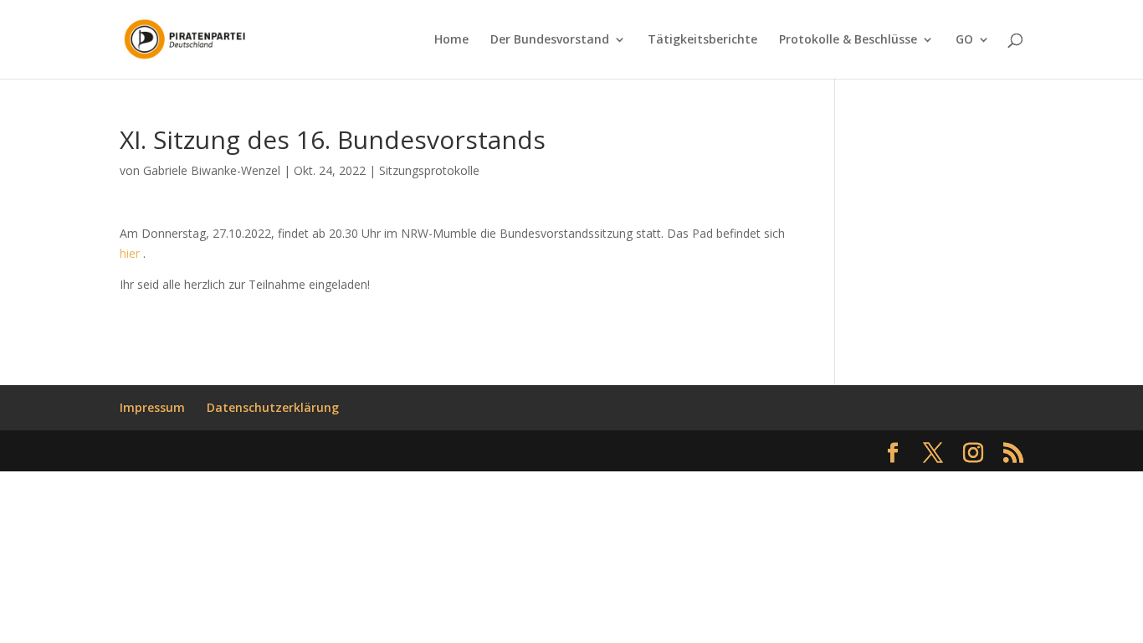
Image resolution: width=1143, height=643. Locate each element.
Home (451, 40)
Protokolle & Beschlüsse (848, 40)
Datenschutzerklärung (273, 407)
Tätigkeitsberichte (702, 40)
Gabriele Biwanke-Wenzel (211, 170)
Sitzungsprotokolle (429, 170)
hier (130, 253)
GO (964, 40)
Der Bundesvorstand (549, 40)
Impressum (152, 407)
